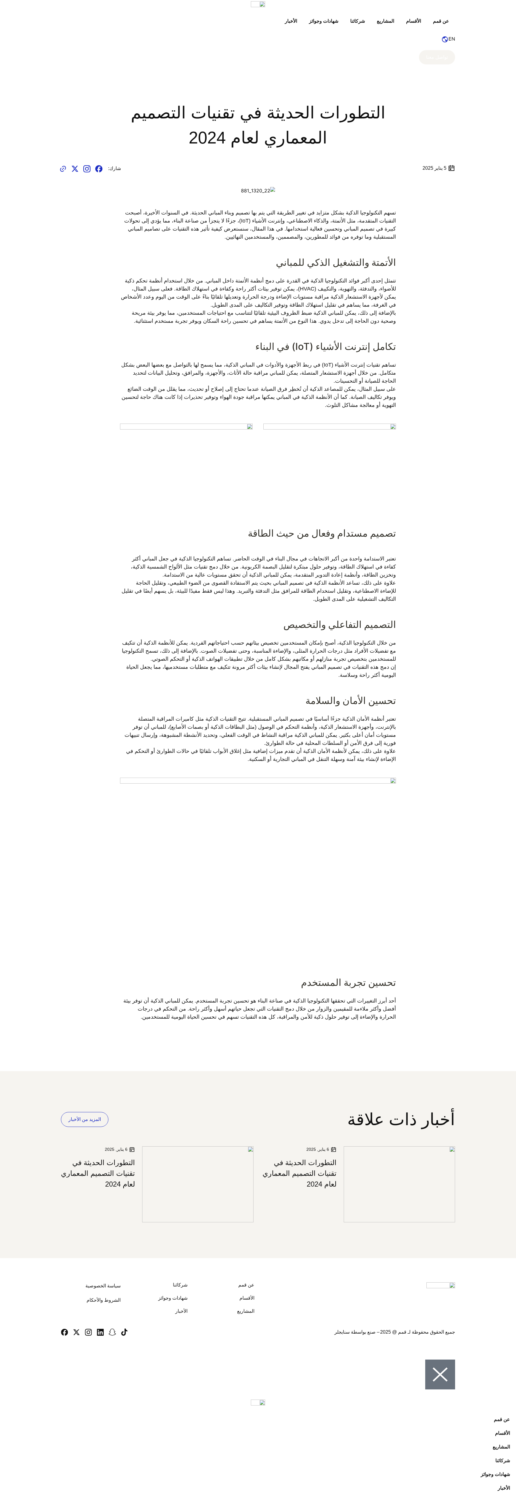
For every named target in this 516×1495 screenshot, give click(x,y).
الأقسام (413, 21)
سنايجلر (342, 1332)
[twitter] (75, 168)
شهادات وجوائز (323, 21)
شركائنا (357, 21)
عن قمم (441, 21)
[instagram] (86, 168)
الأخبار (291, 21)
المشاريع (385, 21)
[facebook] (98, 168)
